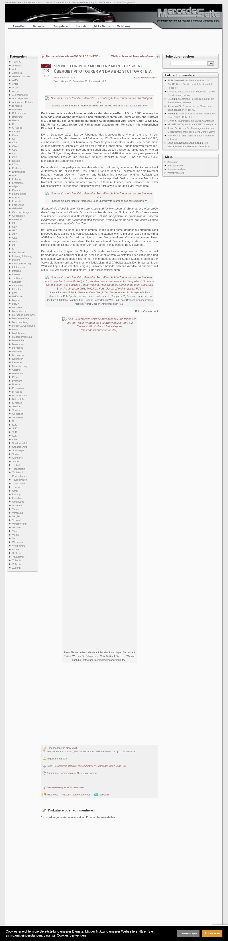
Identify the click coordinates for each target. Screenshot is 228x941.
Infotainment (18, 267)
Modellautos (18, 333)
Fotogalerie (60, 26)
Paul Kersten (174, 135)
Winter (15, 549)
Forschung (18, 205)
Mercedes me (19, 311)
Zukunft (16, 567)
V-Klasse (17, 505)
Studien (16, 461)
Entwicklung (18, 171)
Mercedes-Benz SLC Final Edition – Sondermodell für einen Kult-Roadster (190, 84)
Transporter (18, 483)
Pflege (15, 377)
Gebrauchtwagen (21, 212)
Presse (16, 384)
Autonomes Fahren (22, 102)
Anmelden (172, 162)
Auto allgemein (20, 98)
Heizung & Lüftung (22, 256)
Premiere (17, 381)
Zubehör (16, 560)
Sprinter (16, 454)
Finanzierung (19, 193)
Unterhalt (17, 498)
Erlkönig (16, 179)
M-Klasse (17, 296)
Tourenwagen (19, 479)
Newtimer (17, 362)
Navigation (18, 355)
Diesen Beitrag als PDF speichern (65, 787)
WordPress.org (175, 173)
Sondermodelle (20, 443)
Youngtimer (18, 556)
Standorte (17, 457)
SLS (14, 435)
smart (15, 439)
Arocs (15, 87)
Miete (15, 329)
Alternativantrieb (21, 76)
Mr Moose (17, 347)
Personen (17, 373)
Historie (81, 26)
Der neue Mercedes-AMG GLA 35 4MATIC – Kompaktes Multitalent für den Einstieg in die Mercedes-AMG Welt (73, 56)
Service (16, 406)
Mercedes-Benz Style (24, 315)
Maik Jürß (100, 81)
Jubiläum (17, 278)
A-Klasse (17, 65)
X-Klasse (17, 553)
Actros (15, 69)
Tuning (16, 487)
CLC (14, 149)
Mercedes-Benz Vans (109, 766)
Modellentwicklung (22, 337)
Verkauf (16, 520)
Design (16, 161)
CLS (14, 157)
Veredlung (17, 512)
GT (14, 249)
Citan (15, 135)
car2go (16, 131)
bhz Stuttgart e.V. (87, 766)
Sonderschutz (19, 447)
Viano (15, 531)
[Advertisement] (114, 40)
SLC (14, 425)
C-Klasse (17, 127)
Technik (16, 465)
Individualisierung (21, 263)
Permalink (103, 794)
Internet (16, 274)
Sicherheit (17, 413)
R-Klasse (17, 391)
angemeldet (60, 817)
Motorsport (18, 344)
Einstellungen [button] (188, 933)
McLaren (17, 307)
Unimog (16, 494)
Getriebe (17, 219)
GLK (14, 241)
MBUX (15, 303)
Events (16, 190)
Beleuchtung (19, 113)
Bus (14, 124)
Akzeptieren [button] (212, 933)
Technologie (18, 469)
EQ (14, 175)
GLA (14, 227)
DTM (15, 164)
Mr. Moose (123, 26)
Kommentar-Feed (176, 169)
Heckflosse (18, 252)
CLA (14, 142)
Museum (17, 351)
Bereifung (17, 117)
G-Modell (17, 208)
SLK (14, 428)
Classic (16, 146)
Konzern (16, 281)
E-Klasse (17, 168)
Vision (15, 534)
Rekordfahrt (18, 399)
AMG (15, 80)
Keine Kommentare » (145, 77)
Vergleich (17, 516)
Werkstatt (17, 542)
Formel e (17, 201)
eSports (16, 186)
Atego (15, 91)
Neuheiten (17, 359)
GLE (14, 237)
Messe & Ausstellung (23, 325)
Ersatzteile (18, 183)
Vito (39, 2)
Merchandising (20, 322)
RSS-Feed (52, 794)
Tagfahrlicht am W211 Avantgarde (196, 121)
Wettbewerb (18, 545)
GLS (14, 245)
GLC (14, 234)
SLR (14, 432)
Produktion (18, 388)
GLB (14, 230)
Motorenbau (18, 340)
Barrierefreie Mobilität (65, 766)
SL (13, 421)
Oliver (170, 91)
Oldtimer (16, 369)
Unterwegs (18, 501)
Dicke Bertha (102, 26)
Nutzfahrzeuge (20, 366)
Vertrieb (16, 527)
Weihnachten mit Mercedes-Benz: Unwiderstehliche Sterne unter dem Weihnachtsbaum (131, 57)
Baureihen (29, 2)
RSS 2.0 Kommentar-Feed (76, 794)
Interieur (16, 271)
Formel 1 (17, 197)
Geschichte (18, 215)
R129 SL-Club (19, 395)
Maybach (17, 300)
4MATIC (16, 61)
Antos (15, 83)
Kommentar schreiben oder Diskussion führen (72, 773)
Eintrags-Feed (175, 165)
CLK (14, 153)
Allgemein (17, 73)
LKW (14, 293)
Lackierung (18, 285)
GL (14, 223)
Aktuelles (19, 26)
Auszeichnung (20, 95)
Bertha (15, 120)
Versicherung (19, 523)
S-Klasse (17, 403)
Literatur (16, 289)
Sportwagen (18, 450)
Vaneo (15, 509)
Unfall (15, 490)
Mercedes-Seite (13, 2)
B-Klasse (17, 105)
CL (13, 139)
